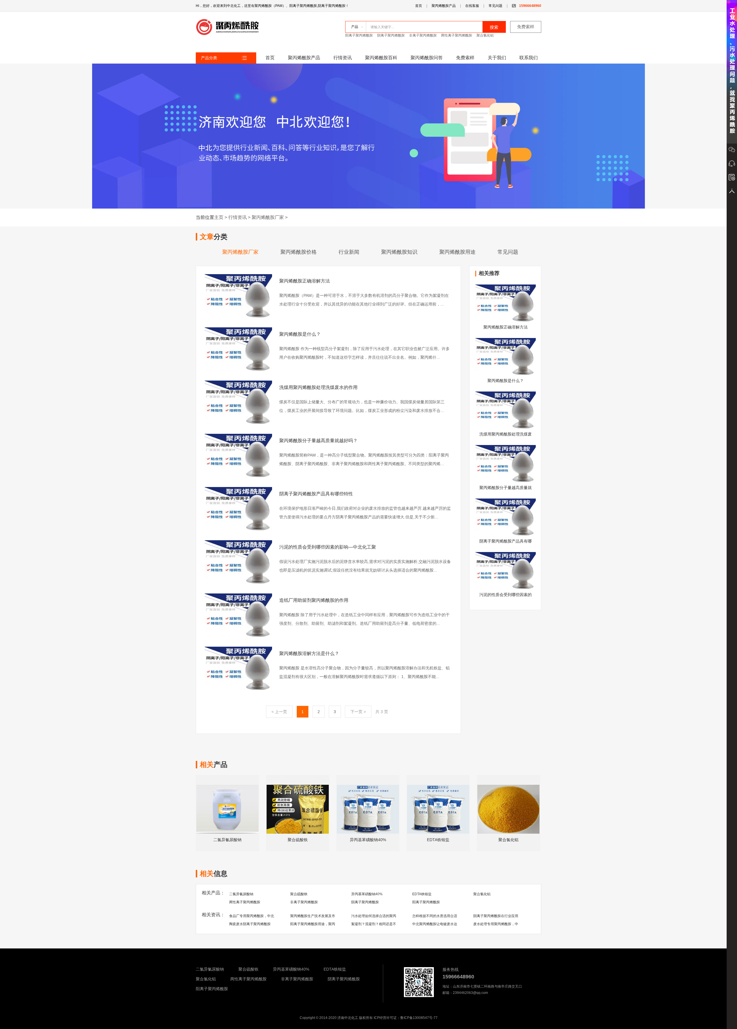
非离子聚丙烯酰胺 (423, 35)
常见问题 (495, 6)
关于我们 (497, 57)
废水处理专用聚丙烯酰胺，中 (495, 924)
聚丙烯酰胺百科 (381, 57)
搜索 (494, 27)
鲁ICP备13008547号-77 (419, 1018)
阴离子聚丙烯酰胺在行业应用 (495, 916)
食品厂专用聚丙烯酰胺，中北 (251, 916)
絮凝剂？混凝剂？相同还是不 (373, 924)
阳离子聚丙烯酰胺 (359, 35)
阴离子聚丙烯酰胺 (391, 35)
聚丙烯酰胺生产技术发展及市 (312, 916)
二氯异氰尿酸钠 (241, 894)
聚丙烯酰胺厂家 (268, 217)
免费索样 (525, 26)
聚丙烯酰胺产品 (444, 6)
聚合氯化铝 (485, 35)
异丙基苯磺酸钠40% (367, 894)
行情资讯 (342, 57)
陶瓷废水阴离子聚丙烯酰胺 (250, 924)
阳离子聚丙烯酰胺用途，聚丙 (312, 924)
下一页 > (358, 711)
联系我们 (528, 57)
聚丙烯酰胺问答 (427, 57)
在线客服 (472, 6)
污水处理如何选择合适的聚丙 (373, 916)
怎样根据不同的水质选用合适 (434, 916)
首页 (418, 6)
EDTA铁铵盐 (422, 894)
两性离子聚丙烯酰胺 (456, 35)
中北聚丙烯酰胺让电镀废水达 (434, 924)
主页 (218, 217)
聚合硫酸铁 (298, 894)
